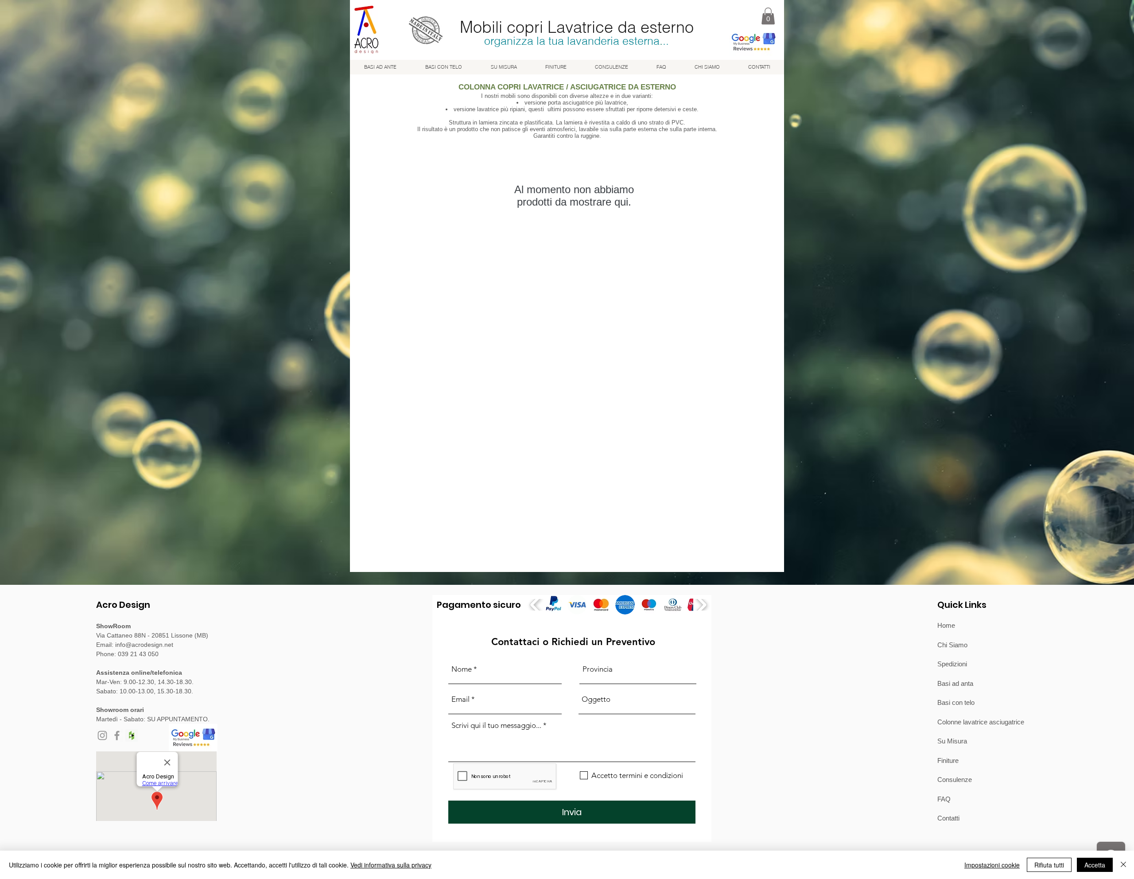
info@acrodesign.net (144, 644)
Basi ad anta (955, 683)
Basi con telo (956, 702)
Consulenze (954, 779)
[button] (768, 16)
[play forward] (701, 605)
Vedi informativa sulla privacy (390, 864)
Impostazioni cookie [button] (992, 864)
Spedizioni (952, 664)
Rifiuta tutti (1049, 864)
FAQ (944, 799)
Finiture (948, 760)
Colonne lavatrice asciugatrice (980, 722)
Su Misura (952, 741)
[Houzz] (131, 735)
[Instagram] (102, 735)
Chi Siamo (952, 645)
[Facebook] (117, 735)
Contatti (948, 818)
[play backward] (536, 605)
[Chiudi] (1123, 865)
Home (946, 625)
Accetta (1094, 864)
